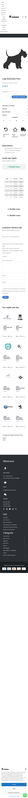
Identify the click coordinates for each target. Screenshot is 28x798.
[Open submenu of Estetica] (24, 541)
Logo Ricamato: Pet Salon (7, 327)
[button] (26, 769)
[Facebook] (3, 121)
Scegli (5, 336)
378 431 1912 (6, 504)
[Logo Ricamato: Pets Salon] (7, 377)
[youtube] (10, 509)
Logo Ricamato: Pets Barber (19, 418)
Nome (4, 275)
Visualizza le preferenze (14, 792)
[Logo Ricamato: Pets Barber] (20, 407)
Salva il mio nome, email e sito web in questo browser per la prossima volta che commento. (13, 291)
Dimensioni (5, 91)
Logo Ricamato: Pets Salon (6, 388)
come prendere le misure (8, 161)
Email (4, 282)
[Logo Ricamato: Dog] (20, 317)
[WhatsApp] (10, 121)
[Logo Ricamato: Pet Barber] (20, 377)
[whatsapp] (15, 509)
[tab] (14, 167)
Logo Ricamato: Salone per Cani (19, 358)
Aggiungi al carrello (19, 96)
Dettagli (10, 336)
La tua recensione (7, 260)
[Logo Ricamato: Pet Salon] (7, 317)
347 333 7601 (6, 502)
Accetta (14, 784)
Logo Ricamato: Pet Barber (20, 388)
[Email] (23, 121)
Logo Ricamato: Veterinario (6, 357)
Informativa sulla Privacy (14, 796)
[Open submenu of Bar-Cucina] (24, 538)
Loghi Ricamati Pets (16, 435)
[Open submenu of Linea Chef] (24, 536)
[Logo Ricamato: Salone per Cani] (20, 346)
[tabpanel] (14, 188)
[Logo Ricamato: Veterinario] (7, 346)
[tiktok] (13, 509)
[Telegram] (16, 121)
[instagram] (7, 509)
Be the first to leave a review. (9, 83)
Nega (14, 788)
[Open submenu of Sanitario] (24, 543)
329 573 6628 (6, 506)
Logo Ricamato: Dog (19, 327)
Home (4, 35)
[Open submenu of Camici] (24, 546)
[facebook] (4, 509)
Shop (9, 35)
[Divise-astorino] (14, 15)
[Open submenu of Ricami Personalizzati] (24, 555)
